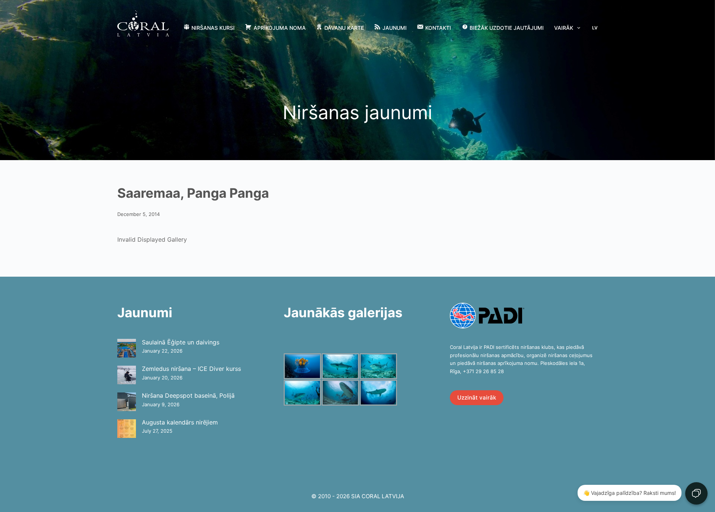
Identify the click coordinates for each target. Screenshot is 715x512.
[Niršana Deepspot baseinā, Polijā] (126, 401)
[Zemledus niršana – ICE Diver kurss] (126, 375)
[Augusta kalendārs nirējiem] (126, 428)
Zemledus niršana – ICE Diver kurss (191, 368)
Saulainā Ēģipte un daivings (180, 342)
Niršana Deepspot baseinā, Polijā (188, 395)
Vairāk (563, 28)
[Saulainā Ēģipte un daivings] (126, 348)
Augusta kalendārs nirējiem (180, 422)
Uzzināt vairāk (476, 397)
